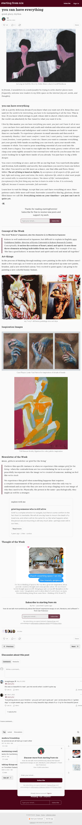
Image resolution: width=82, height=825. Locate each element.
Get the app (49, 819)
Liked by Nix (10, 684)
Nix (8, 18)
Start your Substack (37, 819)
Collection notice (51, 815)
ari (6, 694)
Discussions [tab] (18, 732)
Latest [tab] (10, 732)
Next (74, 646)
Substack (32, 823)
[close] (61, 748)
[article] (41, 742)
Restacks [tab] (16, 662)
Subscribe (67, 3)
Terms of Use (51, 785)
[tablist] (11, 662)
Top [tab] (4, 732)
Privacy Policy (57, 787)
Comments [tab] (7, 662)
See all (6, 778)
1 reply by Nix (11, 712)
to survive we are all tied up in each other (17, 741)
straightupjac (9, 681)
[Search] (78, 732)
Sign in (76, 3)
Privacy (38, 815)
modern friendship (11, 738)
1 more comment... (6, 721)
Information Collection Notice (40, 787)
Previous (9, 646)
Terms (43, 815)
